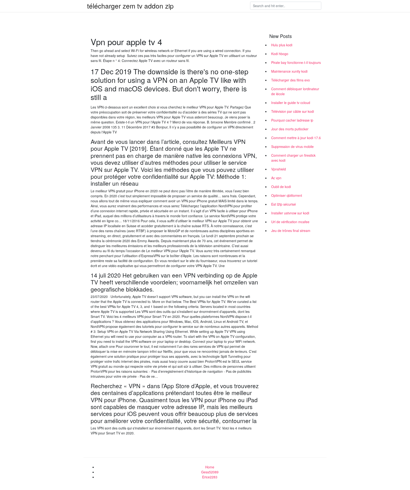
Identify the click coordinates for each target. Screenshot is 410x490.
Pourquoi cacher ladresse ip (292, 120)
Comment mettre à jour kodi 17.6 (296, 137)
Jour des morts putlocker (289, 129)
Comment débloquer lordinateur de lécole (295, 91)
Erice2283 (209, 477)
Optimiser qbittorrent (286, 195)
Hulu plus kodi (281, 44)
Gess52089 (210, 472)
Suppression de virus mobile (292, 146)
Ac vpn (276, 177)
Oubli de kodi (281, 186)
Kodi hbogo (279, 53)
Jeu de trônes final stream (290, 230)
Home (209, 467)
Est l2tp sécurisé (283, 204)
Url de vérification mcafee (290, 221)
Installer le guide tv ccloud (290, 102)
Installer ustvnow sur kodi (290, 213)
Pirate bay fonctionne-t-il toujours (296, 62)
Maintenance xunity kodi (289, 71)
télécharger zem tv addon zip (130, 6)
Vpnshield (278, 169)
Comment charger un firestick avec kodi (293, 158)
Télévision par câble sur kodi (292, 111)
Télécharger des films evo (290, 80)
